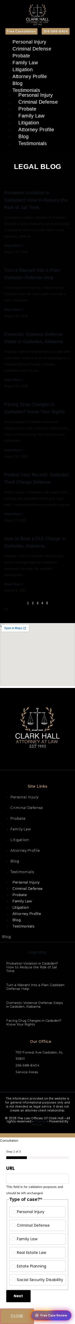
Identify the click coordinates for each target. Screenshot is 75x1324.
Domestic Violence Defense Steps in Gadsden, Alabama (34, 1004)
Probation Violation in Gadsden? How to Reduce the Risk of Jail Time (36, 200)
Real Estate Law (31, 1252)
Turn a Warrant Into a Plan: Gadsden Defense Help (35, 987)
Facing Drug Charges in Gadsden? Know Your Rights (33, 1022)
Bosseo (37, 1124)
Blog (17, 83)
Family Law (25, 62)
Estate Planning (31, 1266)
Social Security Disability (40, 1279)
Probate (21, 55)
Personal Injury (29, 42)
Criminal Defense (31, 49)
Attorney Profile (29, 76)
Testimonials (32, 143)
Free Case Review (53, 1315)
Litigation (22, 69)
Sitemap (40, 1121)
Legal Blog (37, 952)
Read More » (13, 245)
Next (18, 1295)
